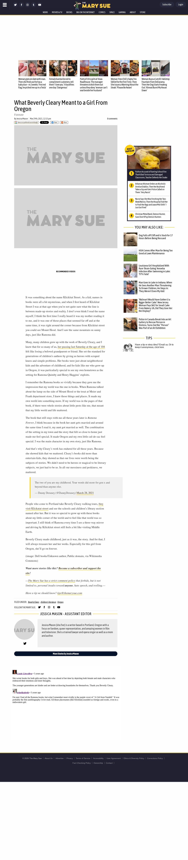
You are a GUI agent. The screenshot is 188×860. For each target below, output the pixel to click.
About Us (49, 758)
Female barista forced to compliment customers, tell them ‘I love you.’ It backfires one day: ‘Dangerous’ (61, 83)
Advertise (59, 758)
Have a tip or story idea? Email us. (151, 344)
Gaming (122, 12)
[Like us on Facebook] (21, 6)
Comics (102, 12)
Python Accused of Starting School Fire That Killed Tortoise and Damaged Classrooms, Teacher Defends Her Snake (151, 174)
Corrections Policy (155, 758)
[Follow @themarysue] (15, 6)
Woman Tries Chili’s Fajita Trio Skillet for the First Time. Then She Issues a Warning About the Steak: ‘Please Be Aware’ (124, 83)
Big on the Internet (85, 12)
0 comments (112, 118)
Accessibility (98, 758)
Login (180, 4)
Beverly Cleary (33, 602)
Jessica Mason (22, 118)
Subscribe (166, 4)
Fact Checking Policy (82, 763)
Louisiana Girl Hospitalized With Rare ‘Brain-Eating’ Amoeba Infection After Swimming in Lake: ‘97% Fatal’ (154, 270)
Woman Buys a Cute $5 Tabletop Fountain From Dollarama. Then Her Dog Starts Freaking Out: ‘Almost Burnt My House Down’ (156, 85)
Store (142, 12)
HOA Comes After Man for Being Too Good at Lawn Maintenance (156, 252)
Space (112, 12)
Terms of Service (83, 758)
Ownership (98, 763)
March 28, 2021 (85, 493)
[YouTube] (39, 6)
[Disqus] (66, 703)
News (45, 12)
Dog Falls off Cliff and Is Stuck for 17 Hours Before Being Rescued (156, 237)
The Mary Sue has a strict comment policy (51, 580)
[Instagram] (27, 6)
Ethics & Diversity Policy (134, 758)
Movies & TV (57, 12)
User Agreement (114, 758)
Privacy (69, 758)
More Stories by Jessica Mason (66, 653)
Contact (109, 763)
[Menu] (5, 5)
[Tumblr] (33, 6)
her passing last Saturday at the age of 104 (81, 347)
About (133, 12)
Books (69, 12)
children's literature (48, 602)
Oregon (60, 602)
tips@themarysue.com (69, 593)
